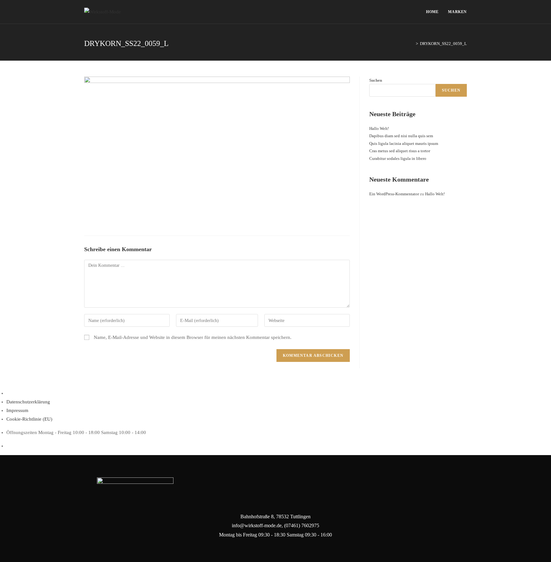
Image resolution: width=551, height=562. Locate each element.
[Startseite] (412, 43)
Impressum (17, 410)
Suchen (375, 80)
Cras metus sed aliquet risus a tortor (399, 150)
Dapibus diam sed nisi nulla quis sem (401, 135)
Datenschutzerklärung (28, 401)
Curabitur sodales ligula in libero (397, 158)
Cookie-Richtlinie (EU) (29, 419)
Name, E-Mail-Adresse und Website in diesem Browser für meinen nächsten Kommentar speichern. (192, 337)
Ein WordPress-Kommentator (394, 193)
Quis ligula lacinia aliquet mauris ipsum (403, 143)
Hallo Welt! (379, 128)
